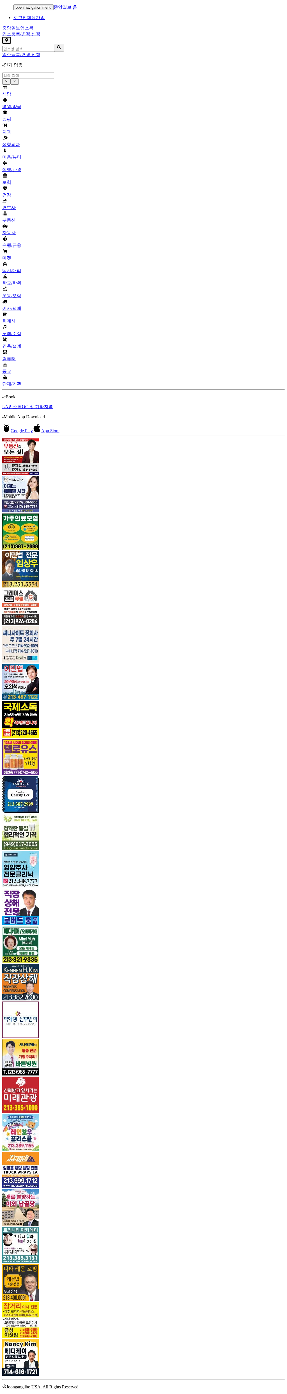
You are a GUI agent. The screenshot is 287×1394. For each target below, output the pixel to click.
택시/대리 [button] (11, 270)
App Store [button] (50, 430)
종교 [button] (6, 371)
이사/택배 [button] (11, 308)
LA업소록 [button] (12, 406)
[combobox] (28, 75)
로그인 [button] (20, 17)
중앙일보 (18, 27)
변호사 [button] (9, 207)
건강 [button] (6, 194)
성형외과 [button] (11, 144)
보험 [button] (6, 182)
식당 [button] (6, 94)
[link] (143, 457)
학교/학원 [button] (11, 283)
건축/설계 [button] (11, 346)
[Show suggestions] (6, 81)
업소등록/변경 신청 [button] (21, 33)
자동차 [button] (9, 232)
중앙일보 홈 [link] (65, 7)
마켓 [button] (6, 257)
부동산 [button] (9, 220)
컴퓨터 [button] (9, 358)
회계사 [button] (9, 321)
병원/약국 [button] (11, 106)
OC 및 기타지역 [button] (37, 406)
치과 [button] (6, 131)
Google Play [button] (22, 430)
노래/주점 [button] (11, 333)
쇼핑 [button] (6, 119)
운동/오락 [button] (11, 295)
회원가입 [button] (36, 17)
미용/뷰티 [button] (11, 157)
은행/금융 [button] (11, 245)
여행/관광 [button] (11, 169)
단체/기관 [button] (11, 384)
